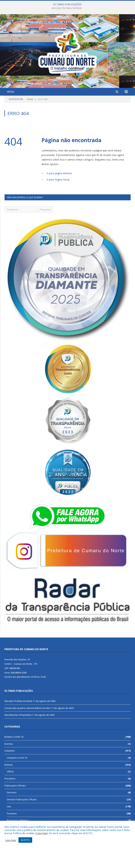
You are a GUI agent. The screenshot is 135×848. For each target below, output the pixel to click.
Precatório (9, 778)
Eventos (8, 743)
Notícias (8, 764)
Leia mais (41, 833)
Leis (9, 806)
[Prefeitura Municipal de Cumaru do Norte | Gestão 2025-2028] (67, 51)
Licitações (9, 750)
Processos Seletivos (17, 820)
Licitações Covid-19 (17, 757)
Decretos (12, 792)
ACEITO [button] (25, 840)
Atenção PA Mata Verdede (18, 701)
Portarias (12, 813)
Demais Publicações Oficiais (22, 799)
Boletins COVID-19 (13, 736)
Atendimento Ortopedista (17, 714)
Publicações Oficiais (15, 785)
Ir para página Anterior (59, 173)
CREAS (10, 771)
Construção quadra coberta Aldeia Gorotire (66, 8)
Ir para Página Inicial (58, 179)
